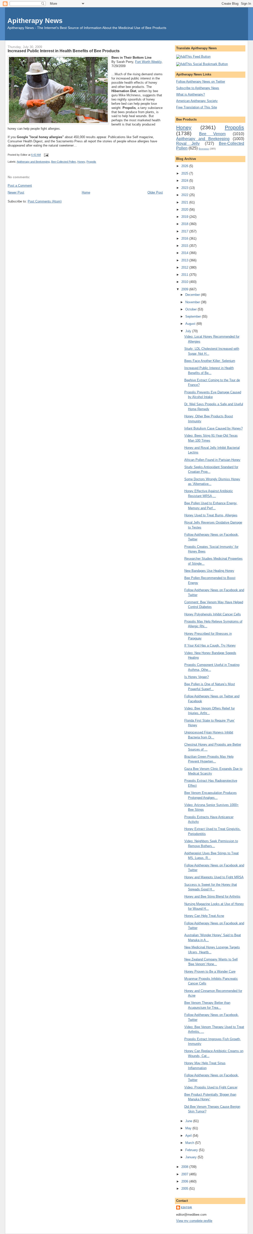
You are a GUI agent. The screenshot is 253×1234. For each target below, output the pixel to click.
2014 (185, 253)
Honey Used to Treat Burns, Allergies (210, 515)
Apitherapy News (35, 21)
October (191, 309)
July (188, 331)
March (190, 1143)
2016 (185, 238)
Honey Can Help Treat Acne (204, 916)
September (193, 316)
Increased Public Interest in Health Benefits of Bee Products (64, 51)
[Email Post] (45, 154)
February (192, 1150)
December (193, 295)
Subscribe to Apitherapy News (197, 88)
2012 (185, 267)
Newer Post (16, 192)
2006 (185, 1181)
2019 (185, 217)
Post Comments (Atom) (45, 201)
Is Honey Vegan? (196, 677)
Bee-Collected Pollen (63, 161)
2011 (185, 275)
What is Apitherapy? (190, 94)
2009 (185, 289)
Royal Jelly (188, 143)
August (190, 324)
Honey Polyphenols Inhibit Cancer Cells (212, 614)
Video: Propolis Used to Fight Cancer (210, 1087)
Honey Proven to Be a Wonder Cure (209, 971)
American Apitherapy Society (197, 101)
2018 (185, 224)
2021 (185, 202)
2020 (185, 209)
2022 (185, 195)
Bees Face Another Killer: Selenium (209, 361)
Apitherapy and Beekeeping (33, 161)
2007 (185, 1174)
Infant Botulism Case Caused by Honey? (213, 428)
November (193, 302)
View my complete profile (194, 1221)
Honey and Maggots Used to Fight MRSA (214, 877)
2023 (185, 188)
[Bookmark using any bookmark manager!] (202, 64)
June (189, 1121)
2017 (185, 231)
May (188, 1128)
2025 (185, 173)
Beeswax (204, 148)
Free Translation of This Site (196, 107)
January (191, 1157)
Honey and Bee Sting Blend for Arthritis (212, 896)
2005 (185, 1188)
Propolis (91, 161)
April (189, 1135)
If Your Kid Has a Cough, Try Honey (210, 645)
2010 (185, 282)
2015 (185, 246)
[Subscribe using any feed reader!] (193, 56)
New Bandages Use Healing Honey (209, 571)
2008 (185, 1167)
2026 (185, 166)
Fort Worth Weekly (148, 62)
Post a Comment (20, 185)
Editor (186, 1207)
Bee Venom (212, 134)
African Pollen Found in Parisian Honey (212, 460)
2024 (185, 180)
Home (86, 192)
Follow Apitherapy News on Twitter (200, 81)
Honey (81, 161)
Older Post (155, 192)
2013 (185, 260)
